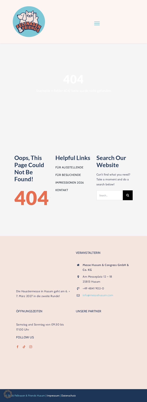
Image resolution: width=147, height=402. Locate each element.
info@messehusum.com (98, 295)
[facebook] (17, 346)
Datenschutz (68, 395)
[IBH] (103, 320)
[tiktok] (24, 346)
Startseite (43, 91)
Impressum (53, 395)
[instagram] (30, 346)
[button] (8, 394)
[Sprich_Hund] (103, 351)
